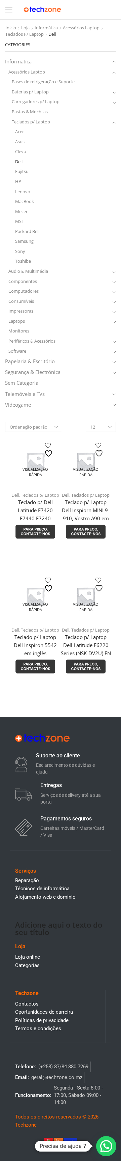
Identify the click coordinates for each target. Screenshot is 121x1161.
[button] (8, 10)
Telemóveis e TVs (25, 393)
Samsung (24, 241)
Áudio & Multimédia (28, 271)
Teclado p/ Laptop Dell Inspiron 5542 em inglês (35, 645)
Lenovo (22, 191)
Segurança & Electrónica (33, 372)
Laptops (16, 321)
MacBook (24, 201)
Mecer (21, 211)
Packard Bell (27, 231)
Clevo (20, 151)
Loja (25, 28)
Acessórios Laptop (81, 28)
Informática (46, 28)
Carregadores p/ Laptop (35, 101)
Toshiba (23, 261)
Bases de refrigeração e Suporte (43, 82)
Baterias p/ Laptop (30, 92)
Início (10, 28)
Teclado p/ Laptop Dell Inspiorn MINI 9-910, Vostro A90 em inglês (86, 514)
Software (17, 351)
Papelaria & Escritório (30, 361)
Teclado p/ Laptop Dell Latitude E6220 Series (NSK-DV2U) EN (86, 645)
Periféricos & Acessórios (31, 341)
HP (18, 181)
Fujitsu (22, 171)
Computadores (23, 291)
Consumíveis (21, 301)
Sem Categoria (21, 382)
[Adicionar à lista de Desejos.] (49, 450)
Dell (15, 495)
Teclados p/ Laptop (24, 34)
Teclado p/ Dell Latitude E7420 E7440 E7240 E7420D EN (35, 514)
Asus (20, 142)
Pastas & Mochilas (30, 112)
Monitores (18, 331)
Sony (20, 251)
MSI (19, 221)
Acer (19, 131)
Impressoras (20, 311)
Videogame (18, 404)
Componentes (22, 281)
